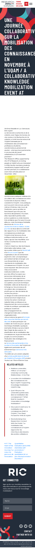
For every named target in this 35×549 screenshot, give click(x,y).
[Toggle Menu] (30, 4)
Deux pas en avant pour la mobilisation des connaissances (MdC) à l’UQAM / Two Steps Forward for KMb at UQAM (21, 411)
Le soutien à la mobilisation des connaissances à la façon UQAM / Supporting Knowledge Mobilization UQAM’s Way (21, 383)
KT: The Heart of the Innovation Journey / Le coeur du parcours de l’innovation (9, 450)
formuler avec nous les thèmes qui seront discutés (17, 319)
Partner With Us (24, 534)
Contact (28, 531)
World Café (26, 250)
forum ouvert (13, 252)
